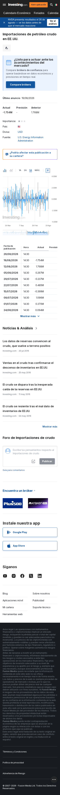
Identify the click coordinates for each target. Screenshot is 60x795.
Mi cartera (8, 607)
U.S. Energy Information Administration (30, 139)
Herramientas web (13, 614)
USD (20, 131)
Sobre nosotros (41, 593)
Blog (5, 593)
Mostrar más (49, 426)
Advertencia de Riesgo (14, 773)
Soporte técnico (41, 607)
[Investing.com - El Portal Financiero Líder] (17, 4)
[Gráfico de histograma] (5, 170)
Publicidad (38, 600)
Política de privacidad (13, 762)
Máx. (37, 170)
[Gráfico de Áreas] (11, 170)
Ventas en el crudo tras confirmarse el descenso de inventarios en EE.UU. (28, 365)
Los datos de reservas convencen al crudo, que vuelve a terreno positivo (26, 343)
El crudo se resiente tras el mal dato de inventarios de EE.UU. (28, 409)
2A (25, 170)
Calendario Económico (16, 13)
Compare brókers (20, 84)
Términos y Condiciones (15, 751)
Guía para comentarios (14, 470)
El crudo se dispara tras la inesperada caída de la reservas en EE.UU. (27, 387)
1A (20, 170)
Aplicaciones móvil (13, 600)
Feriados (39, 13)
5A (30, 170)
